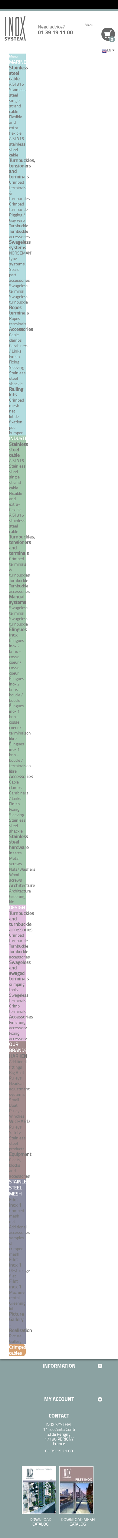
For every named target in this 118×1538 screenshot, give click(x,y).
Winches (17, 1116)
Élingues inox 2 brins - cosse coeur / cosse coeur (16, 656)
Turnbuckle (18, 225)
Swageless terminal (18, 288)
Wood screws (15, 877)
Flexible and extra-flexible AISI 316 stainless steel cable (17, 136)
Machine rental (17, 1294)
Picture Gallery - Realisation (20, 1321)
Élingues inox (18, 632)
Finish (14, 356)
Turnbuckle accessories (19, 233)
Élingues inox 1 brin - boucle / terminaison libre (20, 757)
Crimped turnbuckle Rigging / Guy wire (18, 212)
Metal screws (15, 860)
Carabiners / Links (18, 348)
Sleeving (16, 367)
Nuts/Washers (22, 869)
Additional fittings (18, 1064)
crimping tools (17, 986)
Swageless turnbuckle (18, 299)
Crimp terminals (17, 1008)
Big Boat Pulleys (16, 1075)
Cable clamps (15, 337)
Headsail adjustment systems (19, 1088)
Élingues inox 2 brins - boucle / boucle (16, 689)
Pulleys (15, 1127)
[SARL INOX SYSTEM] (15, 28)
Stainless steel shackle (17, 378)
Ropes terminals (17, 321)
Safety (15, 1132)
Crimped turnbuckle (18, 937)
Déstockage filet (19, 1273)
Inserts (15, 853)
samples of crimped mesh (16, 1246)
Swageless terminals (18, 997)
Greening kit (17, 1305)
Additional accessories (19, 1229)
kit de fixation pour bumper (16, 424)
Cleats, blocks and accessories (19, 1168)
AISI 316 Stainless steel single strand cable (17, 97)
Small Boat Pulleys (15, 1105)
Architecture (20, 891)
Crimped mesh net (16, 405)
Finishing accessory (18, 1024)
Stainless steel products (17, 1143)
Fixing (14, 362)
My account (59, 1399)
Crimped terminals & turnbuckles (19, 190)
